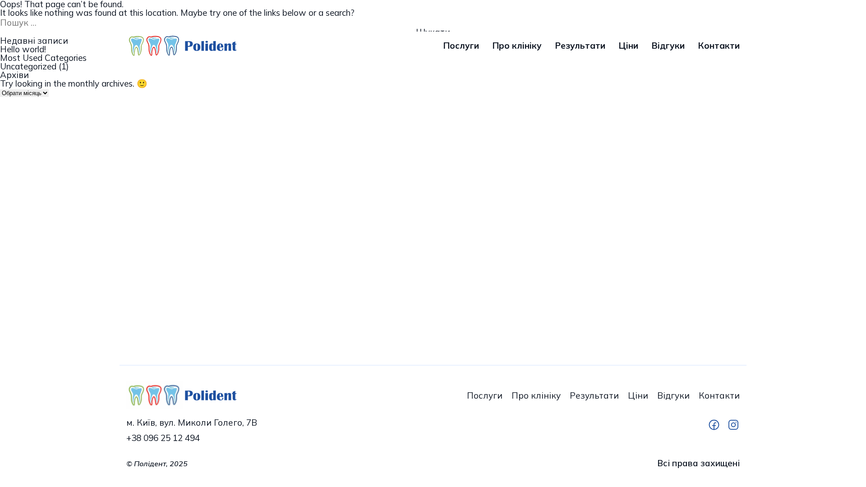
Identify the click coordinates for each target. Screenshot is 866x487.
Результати (580, 46)
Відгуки (668, 46)
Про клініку (517, 46)
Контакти (719, 46)
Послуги (461, 46)
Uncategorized (28, 66)
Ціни (628, 46)
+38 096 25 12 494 (163, 438)
